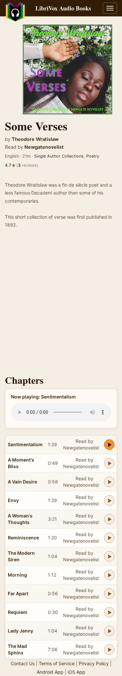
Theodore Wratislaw (35, 139)
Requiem (17, 612)
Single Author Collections (59, 156)
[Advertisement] (61, 303)
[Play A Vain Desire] (109, 482)
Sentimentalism (25, 444)
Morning (17, 575)
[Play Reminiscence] (109, 537)
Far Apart (18, 593)
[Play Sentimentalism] (109, 444)
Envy (13, 500)
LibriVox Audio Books (63, 8)
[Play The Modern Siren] (109, 556)
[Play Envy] (109, 500)
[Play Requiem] (109, 612)
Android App (50, 672)
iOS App (76, 672)
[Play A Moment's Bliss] (109, 463)
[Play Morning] (109, 575)
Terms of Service (57, 663)
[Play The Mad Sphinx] (109, 649)
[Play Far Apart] (109, 593)
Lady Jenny (20, 631)
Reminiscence (23, 537)
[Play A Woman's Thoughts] (109, 519)
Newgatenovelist (44, 147)
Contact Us (22, 663)
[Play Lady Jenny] (109, 631)
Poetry (92, 156)
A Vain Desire (22, 481)
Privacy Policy (94, 663)
